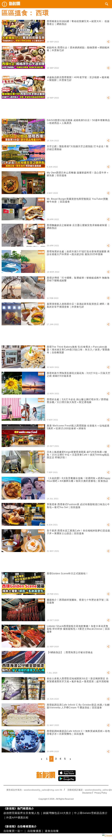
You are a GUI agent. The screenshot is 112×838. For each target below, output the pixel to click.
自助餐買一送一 (13, 831)
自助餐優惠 (34, 831)
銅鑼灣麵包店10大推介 (57, 813)
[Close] (107, 835)
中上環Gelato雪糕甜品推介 (91, 813)
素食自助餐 (52, 831)
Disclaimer (87, 793)
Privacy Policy (100, 793)
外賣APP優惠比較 (17, 817)
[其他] (108, 42)
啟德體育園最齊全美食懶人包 (22, 813)
